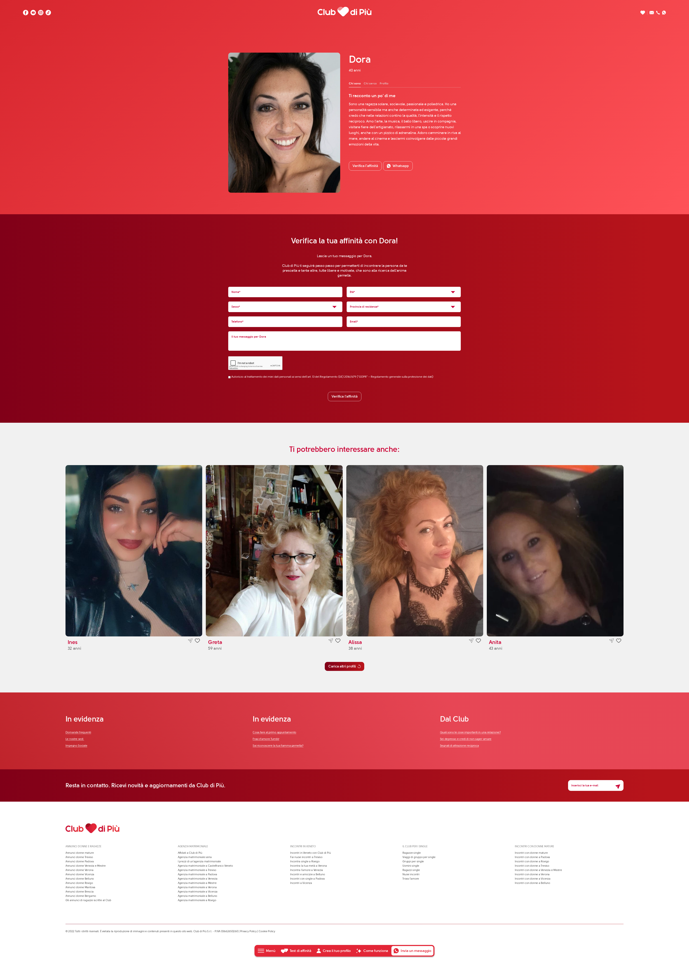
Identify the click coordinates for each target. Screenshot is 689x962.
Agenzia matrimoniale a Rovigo (197, 900)
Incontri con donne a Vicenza (532, 878)
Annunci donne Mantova (80, 887)
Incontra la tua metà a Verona (308, 865)
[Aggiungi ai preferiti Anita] (618, 641)
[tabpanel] (405, 120)
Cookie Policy (267, 931)
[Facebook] (25, 12)
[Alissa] (414, 550)
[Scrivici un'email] (652, 12)
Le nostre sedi (74, 739)
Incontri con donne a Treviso (532, 865)
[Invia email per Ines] (190, 641)
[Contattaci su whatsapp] (664, 12)
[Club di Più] (344, 11)
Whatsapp (401, 166)
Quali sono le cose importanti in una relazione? (470, 732)
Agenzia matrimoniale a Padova (197, 874)
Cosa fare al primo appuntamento (274, 732)
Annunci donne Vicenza (79, 874)
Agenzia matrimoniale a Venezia (197, 878)
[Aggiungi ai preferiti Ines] (197, 641)
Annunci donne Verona (79, 870)
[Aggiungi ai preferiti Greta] (338, 641)
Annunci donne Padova (79, 861)
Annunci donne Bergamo (80, 896)
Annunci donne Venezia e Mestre (85, 865)
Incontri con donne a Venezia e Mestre (538, 870)
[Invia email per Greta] (331, 641)
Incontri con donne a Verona (532, 874)
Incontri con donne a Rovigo (532, 861)
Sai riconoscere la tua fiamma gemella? (278, 745)
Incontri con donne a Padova (532, 857)
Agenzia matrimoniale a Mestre (197, 883)
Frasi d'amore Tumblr (266, 739)
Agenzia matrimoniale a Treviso (197, 870)
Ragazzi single (411, 870)
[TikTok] (48, 12)
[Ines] (133, 550)
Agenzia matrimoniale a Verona (197, 887)
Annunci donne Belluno (79, 878)
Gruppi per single (413, 861)
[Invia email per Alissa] (471, 641)
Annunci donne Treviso (79, 857)
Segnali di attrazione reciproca (459, 745)
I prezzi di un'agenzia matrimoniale (199, 861)
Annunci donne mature (79, 852)
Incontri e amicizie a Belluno (307, 874)
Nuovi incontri (411, 874)
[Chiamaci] (658, 12)
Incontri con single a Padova (307, 878)
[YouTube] (33, 12)
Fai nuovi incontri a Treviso (306, 857)
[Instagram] (40, 12)
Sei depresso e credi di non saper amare (465, 739)
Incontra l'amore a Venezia (306, 870)
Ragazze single (411, 852)
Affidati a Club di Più (190, 852)
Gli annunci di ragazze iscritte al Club (88, 900)
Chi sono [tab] (355, 83)
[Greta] (274, 550)
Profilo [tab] (384, 83)
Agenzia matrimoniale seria (195, 857)
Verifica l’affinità (365, 166)
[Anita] (555, 550)
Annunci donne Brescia (79, 891)
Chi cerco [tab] (370, 83)
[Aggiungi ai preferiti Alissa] (478, 641)
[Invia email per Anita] (611, 641)
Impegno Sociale (76, 745)
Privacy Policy (248, 931)
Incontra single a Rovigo (305, 861)
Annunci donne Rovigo (79, 883)
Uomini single (410, 865)
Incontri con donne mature (531, 852)
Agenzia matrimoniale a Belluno (197, 896)
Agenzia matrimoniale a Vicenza (197, 891)
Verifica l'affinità (345, 396)
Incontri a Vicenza (301, 883)
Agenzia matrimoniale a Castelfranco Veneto (205, 865)
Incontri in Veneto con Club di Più (310, 852)
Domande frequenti (78, 732)
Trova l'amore (410, 878)
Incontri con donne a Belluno (532, 883)
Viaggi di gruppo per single (418, 857)
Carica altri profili (342, 666)
